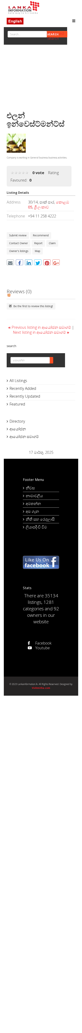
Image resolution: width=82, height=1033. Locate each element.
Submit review (18, 235)
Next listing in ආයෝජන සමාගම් (41, 332)
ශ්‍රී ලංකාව (41, 207)
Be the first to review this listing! (33, 306)
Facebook (42, 643)
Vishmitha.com (41, 688)
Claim (52, 243)
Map (37, 251)
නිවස (30, 487)
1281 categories (38, 605)
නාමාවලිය (34, 495)
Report (38, 243)
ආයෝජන (18, 428)
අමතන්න (33, 503)
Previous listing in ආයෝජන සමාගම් (40, 327)
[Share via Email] (10, 262)
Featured (17, 404)
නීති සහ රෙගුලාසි (40, 519)
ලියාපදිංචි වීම (36, 527)
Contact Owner (18, 243)
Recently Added (23, 388)
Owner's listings (18, 251)
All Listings (18, 380)
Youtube (42, 647)
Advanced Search (55, 36)
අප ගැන (32, 511)
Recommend (41, 235)
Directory (17, 421)
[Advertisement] (41, 79)
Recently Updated (25, 396)
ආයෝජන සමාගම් (24, 436)
